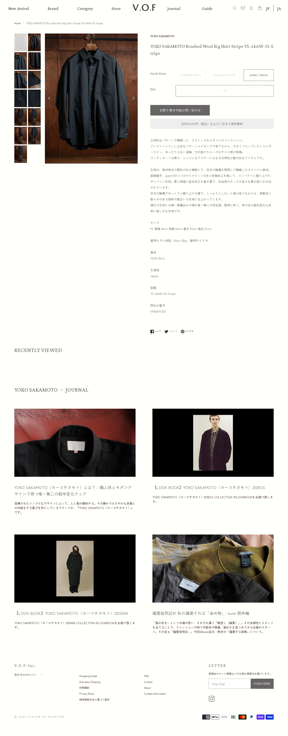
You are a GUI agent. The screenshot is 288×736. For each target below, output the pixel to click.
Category (85, 8)
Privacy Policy (86, 693)
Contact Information (155, 693)
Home (17, 23)
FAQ (146, 676)
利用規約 (84, 687)
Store (116, 8)
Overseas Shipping (89, 682)
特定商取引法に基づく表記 (94, 699)
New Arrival (18, 8)
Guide (207, 8)
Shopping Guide (88, 676)
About (147, 687)
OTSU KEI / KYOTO (224, 75)
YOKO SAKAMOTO (162, 36)
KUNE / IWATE (259, 75)
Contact (148, 682)
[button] (133, 98)
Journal (173, 8)
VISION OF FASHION (46, 716)
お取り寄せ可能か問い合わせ (180, 110)
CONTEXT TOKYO (190, 75)
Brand (53, 8)
